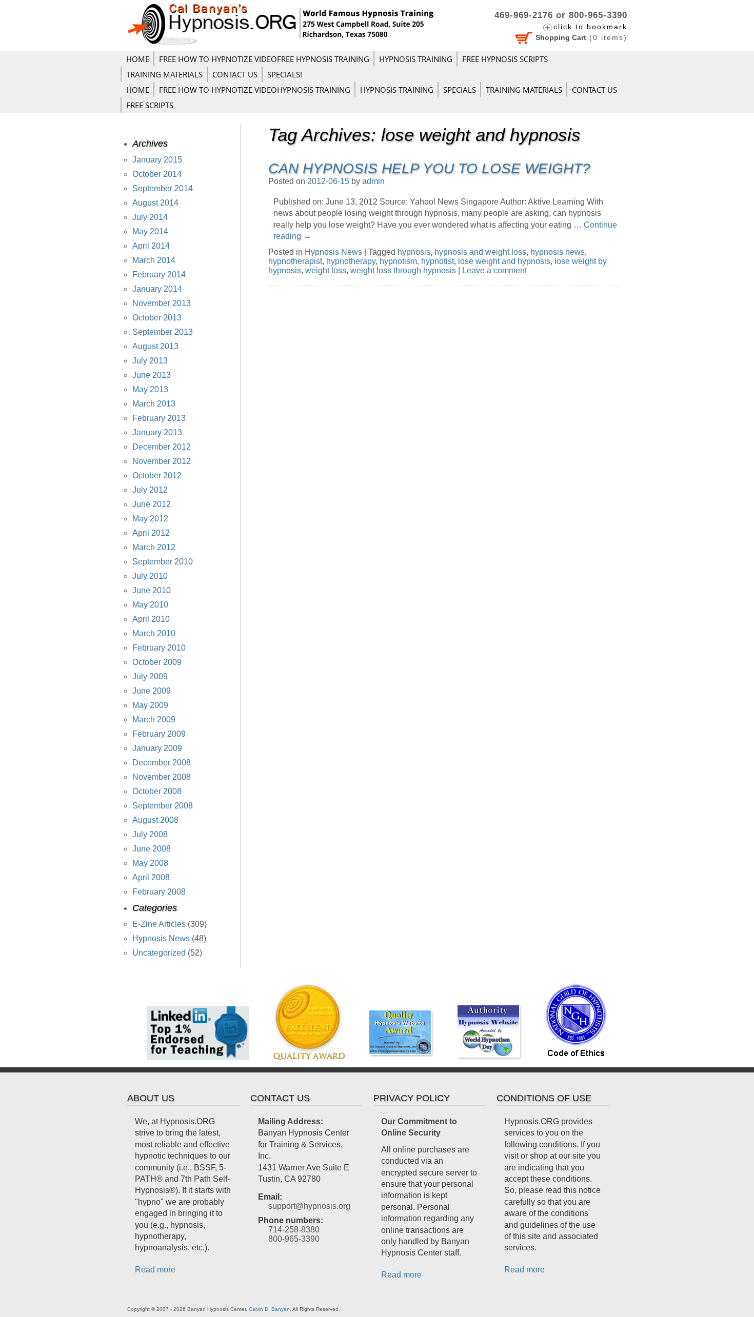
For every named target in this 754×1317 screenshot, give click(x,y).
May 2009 (150, 705)
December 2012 (161, 446)
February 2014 (159, 274)
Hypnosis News (333, 252)
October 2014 (157, 174)
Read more (155, 1269)
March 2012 (153, 547)
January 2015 (157, 159)
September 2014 (162, 188)
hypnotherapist (295, 261)
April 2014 (151, 245)
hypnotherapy (350, 261)
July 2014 (150, 217)
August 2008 (155, 820)
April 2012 (151, 533)
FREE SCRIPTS (149, 105)
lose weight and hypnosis (504, 261)
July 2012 (150, 489)
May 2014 (150, 231)
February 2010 (159, 647)
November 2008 (161, 777)
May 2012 (150, 518)
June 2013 (151, 375)
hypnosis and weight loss (480, 252)
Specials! (284, 74)
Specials (459, 90)
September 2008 (162, 805)
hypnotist (437, 261)
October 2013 (157, 317)
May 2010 (150, 604)
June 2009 (151, 690)
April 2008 (151, 877)
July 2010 (150, 576)
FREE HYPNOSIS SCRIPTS (505, 59)
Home (137, 59)
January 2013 (157, 432)
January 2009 (157, 748)
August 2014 (155, 202)
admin (373, 181)
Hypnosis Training (415, 59)
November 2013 (161, 303)
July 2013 (150, 360)
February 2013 (159, 418)
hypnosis (414, 252)
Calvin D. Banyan (269, 1309)
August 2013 (155, 346)
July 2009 (150, 676)
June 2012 (151, 504)
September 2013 (162, 332)
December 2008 (161, 762)
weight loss (325, 270)
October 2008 (157, 791)
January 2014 (157, 289)
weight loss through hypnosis (403, 270)
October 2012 (157, 475)
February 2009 (159, 734)
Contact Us (234, 74)
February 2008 (159, 891)
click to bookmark (590, 27)
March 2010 (153, 633)
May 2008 (150, 863)
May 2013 (150, 389)
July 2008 (150, 834)
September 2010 (162, 561)
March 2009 (153, 719)
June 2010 (151, 590)
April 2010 (151, 619)
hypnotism (398, 261)
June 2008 (151, 848)
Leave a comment (494, 270)
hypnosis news (557, 252)
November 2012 (161, 461)
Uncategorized (159, 952)
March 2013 (153, 403)
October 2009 (157, 662)
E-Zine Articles (159, 924)
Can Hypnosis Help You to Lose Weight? (429, 168)
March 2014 (153, 260)
